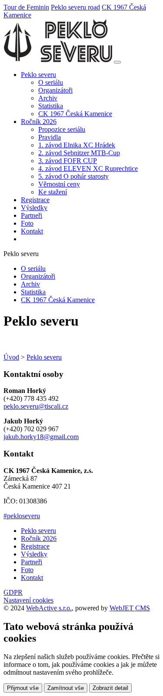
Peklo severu (44, 357)
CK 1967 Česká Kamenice (75, 113)
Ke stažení (52, 192)
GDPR (13, 592)
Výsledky (34, 207)
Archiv (47, 98)
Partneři (31, 215)
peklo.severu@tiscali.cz (35, 406)
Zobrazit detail (110, 688)
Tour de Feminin (26, 7)
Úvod (11, 357)
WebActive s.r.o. (49, 608)
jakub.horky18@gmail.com (41, 436)
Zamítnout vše (65, 688)
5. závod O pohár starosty (73, 176)
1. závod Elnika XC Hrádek (76, 145)
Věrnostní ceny (59, 184)
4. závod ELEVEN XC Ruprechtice (88, 168)
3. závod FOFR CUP (67, 160)
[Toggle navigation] (117, 62)
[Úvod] (57, 59)
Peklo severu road (75, 7)
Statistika (50, 106)
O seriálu (50, 82)
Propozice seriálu (61, 129)
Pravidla (49, 137)
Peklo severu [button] (38, 74)
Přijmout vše (23, 688)
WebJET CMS (130, 608)
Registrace (35, 199)
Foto (27, 223)
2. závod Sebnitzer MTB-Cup (79, 153)
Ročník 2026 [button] (39, 121)
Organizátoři (55, 90)
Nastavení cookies (28, 600)
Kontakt (32, 231)
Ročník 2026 (39, 538)
